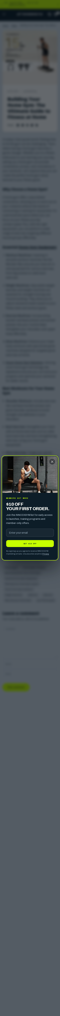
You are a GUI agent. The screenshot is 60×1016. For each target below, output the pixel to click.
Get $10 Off (30, 543)
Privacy (45, 554)
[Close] (52, 462)
